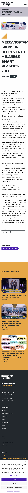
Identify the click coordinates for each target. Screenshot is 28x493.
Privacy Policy (17, 491)
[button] (26, 461)
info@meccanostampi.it (8, 385)
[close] (25, 4)
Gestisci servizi (13, 475)
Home (3, 9)
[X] (7, 248)
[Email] (16, 248)
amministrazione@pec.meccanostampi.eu (13, 458)
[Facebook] (4, 248)
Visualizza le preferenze (14, 487)
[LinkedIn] (10, 248)
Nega (14, 483)
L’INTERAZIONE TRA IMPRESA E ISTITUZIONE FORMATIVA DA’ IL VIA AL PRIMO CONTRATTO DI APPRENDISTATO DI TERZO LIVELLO (12, 355)
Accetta (14, 479)
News (7, 9)
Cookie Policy (10, 491)
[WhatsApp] (13, 248)
